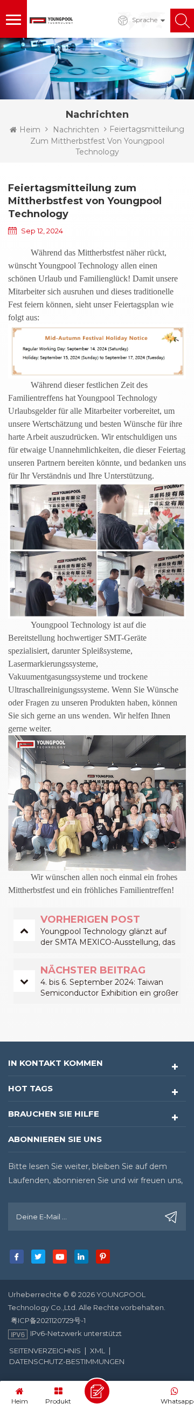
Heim (29, 130)
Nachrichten (76, 130)
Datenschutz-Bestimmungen (66, 1361)
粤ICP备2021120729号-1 (48, 1320)
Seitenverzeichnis (45, 1350)
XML (97, 1350)
